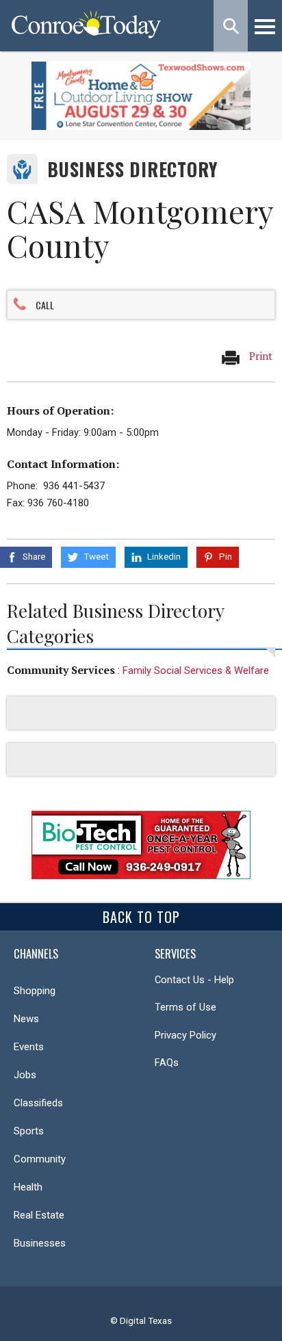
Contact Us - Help (194, 980)
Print (259, 356)
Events (29, 1047)
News (26, 1019)
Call (45, 305)
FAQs (167, 1062)
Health (28, 1187)
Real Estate (39, 1215)
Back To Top (141, 917)
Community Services (61, 669)
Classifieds (38, 1103)
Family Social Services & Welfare (196, 670)
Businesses (40, 1243)
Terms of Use (185, 1007)
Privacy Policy (185, 1035)
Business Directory (132, 169)
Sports (29, 1131)
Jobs (25, 1075)
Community (40, 1159)
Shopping (34, 991)
